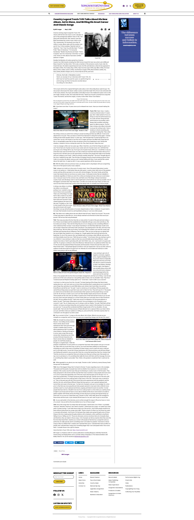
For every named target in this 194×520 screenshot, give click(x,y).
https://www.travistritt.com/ (80, 430)
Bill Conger (65, 454)
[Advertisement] (130, 85)
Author (55, 451)
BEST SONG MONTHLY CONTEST (85, 13)
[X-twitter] (130, 6)
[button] (101, 29)
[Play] (93, 79)
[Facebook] (124, 6)
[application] (101, 79)
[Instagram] (127, 6)
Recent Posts (62, 451)
